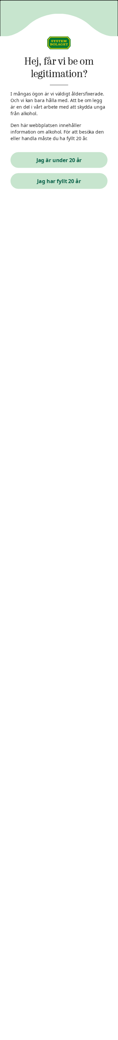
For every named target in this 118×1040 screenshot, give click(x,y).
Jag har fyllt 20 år (59, 181)
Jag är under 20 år (59, 160)
